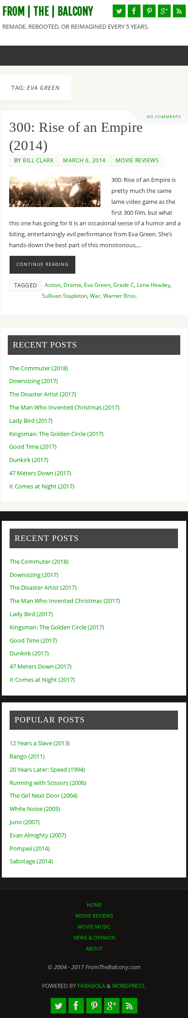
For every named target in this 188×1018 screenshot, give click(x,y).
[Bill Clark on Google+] (164, 11)
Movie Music (94, 926)
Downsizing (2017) (33, 381)
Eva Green (97, 285)
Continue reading (42, 264)
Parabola (91, 986)
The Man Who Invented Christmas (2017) (64, 407)
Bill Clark (38, 160)
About (94, 948)
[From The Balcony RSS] (179, 11)
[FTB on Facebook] (134, 11)
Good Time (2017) (33, 447)
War (95, 296)
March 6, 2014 (84, 160)
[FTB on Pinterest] (149, 11)
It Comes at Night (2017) (41, 486)
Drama (72, 285)
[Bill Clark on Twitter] (119, 11)
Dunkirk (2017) (28, 460)
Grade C (123, 285)
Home (94, 904)
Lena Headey (153, 285)
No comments (164, 116)
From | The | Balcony (47, 11)
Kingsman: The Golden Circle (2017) (56, 434)
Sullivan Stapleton (64, 296)
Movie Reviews (137, 160)
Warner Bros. (120, 296)
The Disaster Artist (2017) (42, 394)
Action (53, 285)
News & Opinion (94, 937)
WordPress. (129, 986)
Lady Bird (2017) (30, 421)
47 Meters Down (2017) (40, 473)
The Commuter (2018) (38, 368)
